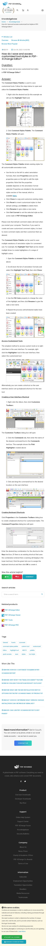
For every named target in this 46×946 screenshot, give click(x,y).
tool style (32, 654)
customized (37, 646)
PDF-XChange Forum (23, 826)
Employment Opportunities (23, 881)
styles (23, 654)
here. (15, 196)
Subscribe (23, 877)
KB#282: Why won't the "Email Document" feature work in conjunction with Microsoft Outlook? (22, 681)
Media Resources (23, 893)
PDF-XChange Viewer (13, 615)
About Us (23, 847)
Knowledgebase (23, 830)
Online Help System (23, 817)
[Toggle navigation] (42, 10)
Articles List (7, 37)
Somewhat (29, 577)
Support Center (23, 821)
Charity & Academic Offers (23, 855)
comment (22, 642)
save (16, 654)
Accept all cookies (13, 937)
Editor (5, 650)
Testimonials (23, 897)
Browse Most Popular (10, 44)
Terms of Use (23, 864)
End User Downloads (23, 795)
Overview (5, 40)
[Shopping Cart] (23, 10)
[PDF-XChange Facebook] (21, 781)
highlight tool (14, 650)
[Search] (17, 10)
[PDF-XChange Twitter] (25, 781)
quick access (7, 654)
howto (13, 642)
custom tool (25, 646)
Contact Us (23, 743)
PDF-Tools (9, 620)
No (18, 577)
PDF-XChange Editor (12, 610)
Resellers (23, 889)
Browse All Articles (20, 40)
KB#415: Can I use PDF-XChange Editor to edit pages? (21, 712)
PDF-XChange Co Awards (23, 859)
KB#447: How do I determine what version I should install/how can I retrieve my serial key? (23, 701)
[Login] (28, 10)
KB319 (24, 650)
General (5, 642)
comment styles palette (10, 646)
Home (4, 22)
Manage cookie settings (14, 942)
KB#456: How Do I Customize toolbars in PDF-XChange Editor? (21, 671)
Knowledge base (14, 22)
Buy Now (23, 803)
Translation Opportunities (23, 885)
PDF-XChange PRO (12, 625)
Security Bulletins (23, 834)
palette (32, 650)
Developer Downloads (23, 799)
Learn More (22, 931)
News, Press (23, 851)
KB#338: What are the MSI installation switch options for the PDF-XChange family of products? (22, 691)
